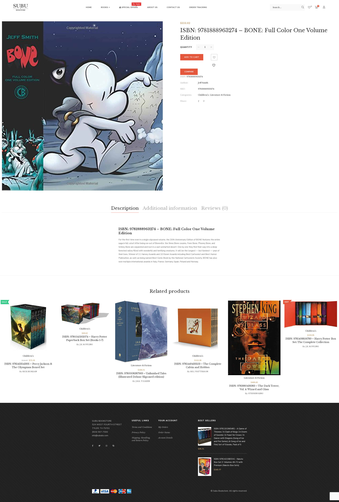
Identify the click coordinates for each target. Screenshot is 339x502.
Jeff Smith (203, 82)
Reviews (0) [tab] (214, 208)
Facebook (92, 446)
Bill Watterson (199, 371)
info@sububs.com (100, 435)
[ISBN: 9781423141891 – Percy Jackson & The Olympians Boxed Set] (28, 327)
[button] (158, 25)
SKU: (182, 89)
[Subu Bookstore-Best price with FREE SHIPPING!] (20, 7)
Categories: (186, 95)
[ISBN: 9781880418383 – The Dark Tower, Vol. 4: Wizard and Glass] (254, 338)
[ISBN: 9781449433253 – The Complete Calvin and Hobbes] (197, 327)
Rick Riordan (30, 371)
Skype (113, 446)
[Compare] (208, 57)
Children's (203, 95)
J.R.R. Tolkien (143, 381)
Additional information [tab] (170, 208)
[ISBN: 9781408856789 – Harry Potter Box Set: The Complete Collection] (310, 314)
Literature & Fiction (220, 95)
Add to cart (191, 57)
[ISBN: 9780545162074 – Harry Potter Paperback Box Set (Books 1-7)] (85, 313)
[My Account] (324, 7)
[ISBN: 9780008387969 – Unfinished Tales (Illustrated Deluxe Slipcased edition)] (141, 332)
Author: (184, 82)
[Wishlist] (309, 7)
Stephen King (255, 393)
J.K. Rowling (86, 344)
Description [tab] (125, 208)
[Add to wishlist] (214, 57)
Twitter (99, 446)
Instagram (106, 446)
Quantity (186, 47)
